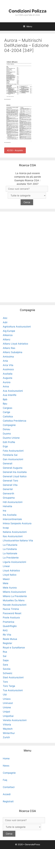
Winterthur (9, 733)
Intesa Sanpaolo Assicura (17, 523)
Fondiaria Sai (10, 455)
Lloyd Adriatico (11, 570)
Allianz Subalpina (12, 352)
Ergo (5, 446)
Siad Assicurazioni (13, 677)
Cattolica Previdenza (14, 420)
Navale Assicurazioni (14, 604)
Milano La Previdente (15, 596)
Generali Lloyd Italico (15, 476)
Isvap (6, 527)
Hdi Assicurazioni (12, 502)
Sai (4, 656)
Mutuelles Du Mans (14, 600)
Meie (5, 583)
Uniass (7, 698)
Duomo (7, 433)
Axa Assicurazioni (13, 390)
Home (6, 758)
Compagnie (9, 425)
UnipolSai (8, 716)
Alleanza (8, 335)
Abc (5, 318)
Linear (6, 566)
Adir (5, 322)
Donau (6, 429)
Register (7, 643)
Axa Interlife (9, 395)
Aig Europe (9, 331)
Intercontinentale (12, 519)
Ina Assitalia (9, 514)
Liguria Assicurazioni (14, 562)
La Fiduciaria (10, 544)
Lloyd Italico (9, 574)
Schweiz (7, 673)
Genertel (8, 489)
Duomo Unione (11, 437)
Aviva (6, 386)
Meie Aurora (10, 587)
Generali (7, 463)
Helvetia (7, 506)
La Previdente (11, 557)
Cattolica (8, 416)
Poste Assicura (11, 617)
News (6, 765)
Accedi (7, 794)
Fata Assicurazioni (13, 450)
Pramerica (8, 621)
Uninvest (8, 703)
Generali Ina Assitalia (15, 472)
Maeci (6, 579)
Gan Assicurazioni (13, 459)
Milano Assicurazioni (14, 591)
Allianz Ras (9, 348)
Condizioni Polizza (27, 10)
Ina (4, 510)
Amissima (8, 356)
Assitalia (7, 373)
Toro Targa (9, 686)
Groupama (9, 497)
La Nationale (10, 553)
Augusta (7, 378)
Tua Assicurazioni (13, 690)
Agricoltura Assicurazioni (17, 326)
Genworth (8, 493)
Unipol (6, 711)
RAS (5, 630)
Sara (5, 664)
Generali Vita (10, 485)
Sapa (6, 660)
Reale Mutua (10, 639)
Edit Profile (9, 442)
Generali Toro (10, 480)
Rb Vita (7, 634)
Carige (6, 412)
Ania (5, 360)
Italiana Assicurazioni (15, 532)
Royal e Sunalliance (14, 647)
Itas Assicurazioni (13, 536)
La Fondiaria (10, 549)
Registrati (8, 801)
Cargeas (7, 408)
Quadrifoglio (10, 626)
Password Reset (12, 613)
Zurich (6, 737)
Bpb (5, 399)
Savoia (6, 668)
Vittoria (7, 724)
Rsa (5, 651)
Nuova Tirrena (11, 609)
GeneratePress (32, 844)
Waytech (8, 728)
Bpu (5, 403)
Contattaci (9, 787)
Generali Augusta (12, 467)
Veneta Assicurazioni (15, 720)
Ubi (5, 694)
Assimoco (8, 369)
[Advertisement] (27, 256)
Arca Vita (8, 365)
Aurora (6, 382)
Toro (5, 681)
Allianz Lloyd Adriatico (15, 343)
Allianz (6, 339)
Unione (7, 707)
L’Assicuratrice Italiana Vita (18, 540)
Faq (5, 780)
